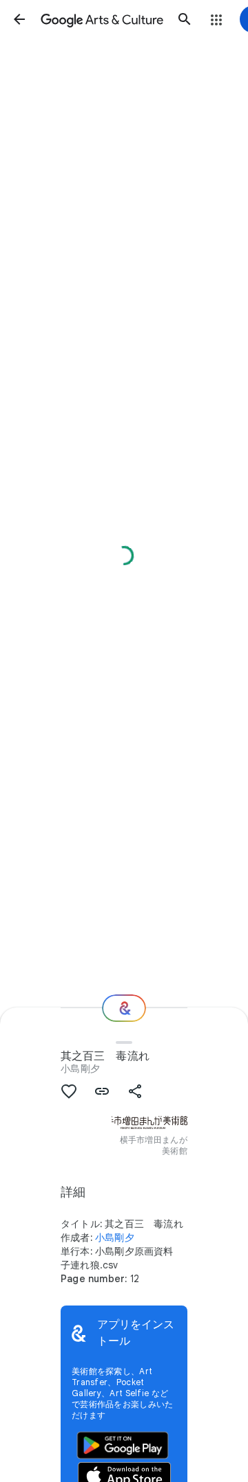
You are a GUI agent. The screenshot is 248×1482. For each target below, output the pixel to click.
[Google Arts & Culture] (102, 19)
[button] (19, 19)
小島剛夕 (80, 1068)
